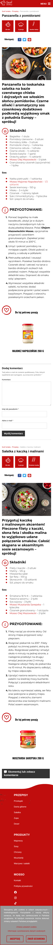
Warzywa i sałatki (22, 863)
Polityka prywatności (23, 886)
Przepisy (15, 11)
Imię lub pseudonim (10, 409)
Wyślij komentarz (13, 433)
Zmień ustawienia (36, 938)
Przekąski (18, 801)
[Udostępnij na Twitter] (24, 39)
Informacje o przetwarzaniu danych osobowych (26, 931)
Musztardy (18, 858)
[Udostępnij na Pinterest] (29, 39)
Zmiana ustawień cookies (26, 927)
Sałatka (17, 812)
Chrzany (18, 852)
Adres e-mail (7, 421)
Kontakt (17, 880)
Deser (16, 824)
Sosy (16, 846)
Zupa (16, 818)
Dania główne (20, 807)
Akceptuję (15, 938)
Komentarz (6, 380)
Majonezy (18, 841)
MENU (45, 3)
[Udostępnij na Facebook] (19, 39)
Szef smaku (6, 11)
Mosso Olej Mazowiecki (23, 159)
